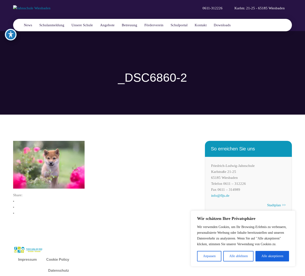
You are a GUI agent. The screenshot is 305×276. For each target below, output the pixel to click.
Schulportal (179, 25)
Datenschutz (58, 270)
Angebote (107, 25)
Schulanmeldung (51, 25)
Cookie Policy (57, 259)
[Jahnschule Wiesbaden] (32, 8)
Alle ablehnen (238, 256)
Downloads (222, 25)
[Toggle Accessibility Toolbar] (10, 34)
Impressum (27, 259)
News (28, 25)
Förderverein (153, 25)
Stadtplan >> (276, 205)
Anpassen (209, 256)
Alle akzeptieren (272, 256)
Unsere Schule (82, 25)
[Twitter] (21, 207)
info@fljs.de (220, 195)
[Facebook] (21, 201)
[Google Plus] (21, 213)
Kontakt (201, 25)
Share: (17, 195)
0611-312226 (213, 8)
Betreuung (129, 25)
